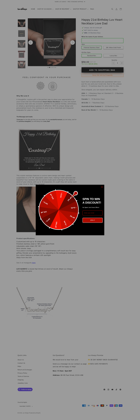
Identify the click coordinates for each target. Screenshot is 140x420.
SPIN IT (92, 220)
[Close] (102, 187)
